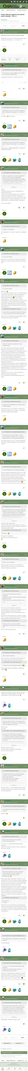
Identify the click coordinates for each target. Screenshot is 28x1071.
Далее (23, 25)
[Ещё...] (25, 32)
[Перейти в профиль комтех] (2, 31)
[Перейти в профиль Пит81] (2, 168)
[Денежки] (4, 94)
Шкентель (15, 172)
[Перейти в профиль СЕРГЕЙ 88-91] (2, 766)
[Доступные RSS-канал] (26, 1060)
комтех (14, 107)
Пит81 (14, 253)
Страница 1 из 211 (14, 25)
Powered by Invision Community (14, 1064)
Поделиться (7, 1043)
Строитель (15, 868)
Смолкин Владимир (17, 431)
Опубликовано (11, 32)
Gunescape (15, 69)
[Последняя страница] (26, 26)
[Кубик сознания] (15, 159)
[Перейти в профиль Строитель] (2, 688)
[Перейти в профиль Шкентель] (2, 103)
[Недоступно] (14, 80)
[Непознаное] (4, 705)
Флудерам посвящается (14, 20)
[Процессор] (9, 126)
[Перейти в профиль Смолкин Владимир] (2, 65)
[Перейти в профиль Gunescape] (2, 134)
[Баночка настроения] (20, 159)
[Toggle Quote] (3, 69)
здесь (22, 35)
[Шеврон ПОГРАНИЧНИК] (4, 50)
